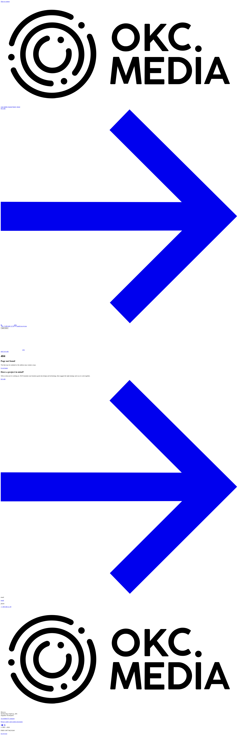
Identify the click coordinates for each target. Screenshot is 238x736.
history (14, 107)
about (18, 107)
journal (10, 107)
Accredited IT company (8, 718)
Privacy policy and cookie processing (12, 722)
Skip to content (5, 1)
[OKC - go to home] (119, 105)
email (2, 600)
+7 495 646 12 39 (6, 607)
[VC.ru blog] (4, 725)
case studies (4, 107)
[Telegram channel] (2, 725)
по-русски (23, 326)
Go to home (4, 368)
